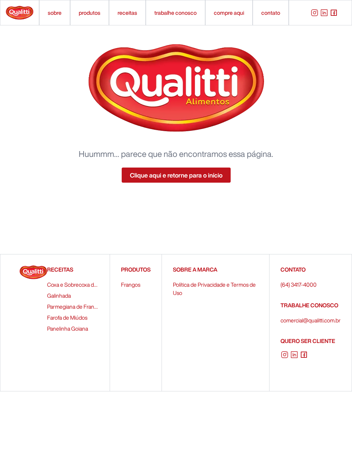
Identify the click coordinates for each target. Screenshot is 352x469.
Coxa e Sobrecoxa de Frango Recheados (73, 284)
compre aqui (229, 12)
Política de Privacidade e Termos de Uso (214, 289)
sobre (55, 12)
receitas (127, 12)
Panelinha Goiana (67, 328)
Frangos (130, 284)
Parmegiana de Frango (73, 306)
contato (270, 12)
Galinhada (59, 295)
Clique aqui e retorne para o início (176, 175)
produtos (89, 12)
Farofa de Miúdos (67, 317)
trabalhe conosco (175, 12)
